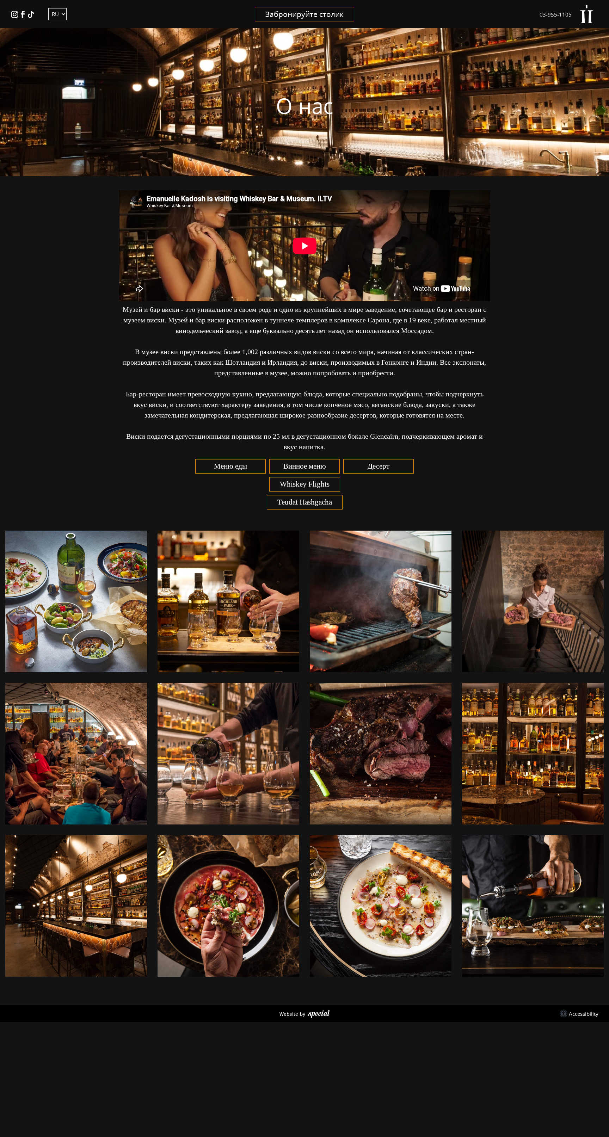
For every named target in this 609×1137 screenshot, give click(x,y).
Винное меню (304, 466)
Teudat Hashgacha (304, 502)
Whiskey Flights (305, 484)
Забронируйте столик (304, 14)
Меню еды (230, 466)
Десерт (378, 466)
